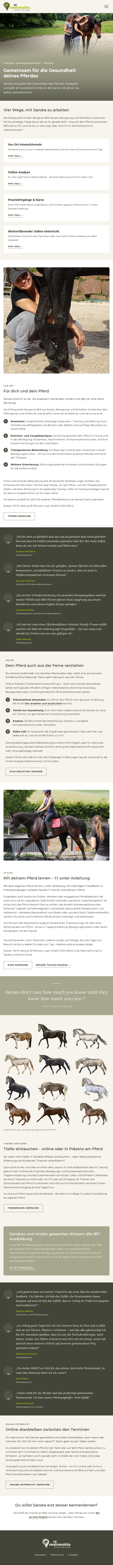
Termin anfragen (19, 516)
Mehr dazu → (15, 155)
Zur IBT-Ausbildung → (22, 1267)
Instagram (73, 1554)
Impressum (40, 1554)
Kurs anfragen (18, 965)
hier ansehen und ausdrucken (43, 703)
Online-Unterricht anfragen (30, 1484)
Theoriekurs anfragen (23, 1208)
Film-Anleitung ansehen (26, 771)
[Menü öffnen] (106, 6)
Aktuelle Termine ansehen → (53, 965)
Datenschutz (57, 1554)
